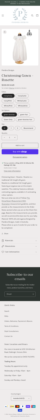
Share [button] (6, 234)
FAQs (6, 316)
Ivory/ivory (8, 96)
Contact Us (8, 336)
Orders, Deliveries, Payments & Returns (18, 321)
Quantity (4, 133)
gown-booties (9, 115)
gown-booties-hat (25, 119)
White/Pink (8, 106)
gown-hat (24, 115)
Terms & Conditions (11, 326)
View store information (12, 171)
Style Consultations (11, 331)
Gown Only (8, 119)
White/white (23, 106)
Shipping (11, 88)
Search (6, 311)
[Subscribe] (33, 294)
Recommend (28, 128)
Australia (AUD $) (19, 398)
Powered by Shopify (25, 416)
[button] (2, 15)
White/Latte (22, 101)
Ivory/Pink (8, 101)
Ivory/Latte (22, 96)
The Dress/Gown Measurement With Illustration (16, 201)
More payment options (20, 157)
